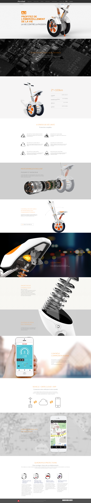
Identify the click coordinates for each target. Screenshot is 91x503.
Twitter (64, 500)
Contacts (60, 1)
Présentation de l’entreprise (37, 500)
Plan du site (42, 500)
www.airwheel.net (24, 501)
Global (72, 500)
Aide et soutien (47, 1)
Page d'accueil (29, 1)
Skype (70, 500)
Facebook (63, 500)
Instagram (69, 500)
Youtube (66, 500)
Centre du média (26, 500)
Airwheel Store (67, 500)
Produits (42, 1)
